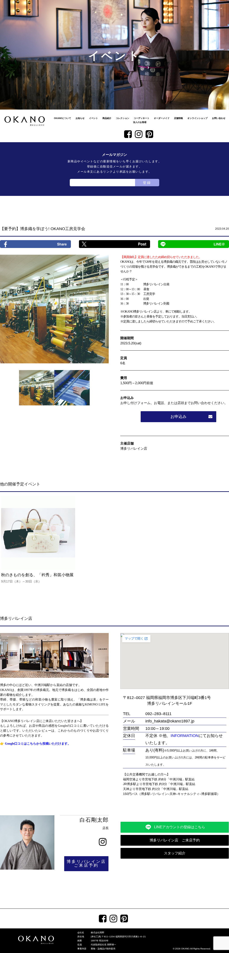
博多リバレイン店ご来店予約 (86, 863)
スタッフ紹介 (174, 853)
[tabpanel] (54, 309)
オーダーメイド (162, 118)
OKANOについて (62, 118)
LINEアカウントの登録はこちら (179, 827)
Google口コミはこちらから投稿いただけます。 (38, 743)
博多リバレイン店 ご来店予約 (175, 840)
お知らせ (80, 118)
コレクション (122, 118)
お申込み (178, 416)
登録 (147, 182)
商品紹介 (106, 118)
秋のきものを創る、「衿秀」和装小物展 (39, 578)
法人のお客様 (139, 122)
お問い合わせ (218, 118)
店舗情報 (178, 118)
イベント (93, 118)
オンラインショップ (197, 118)
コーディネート (141, 118)
